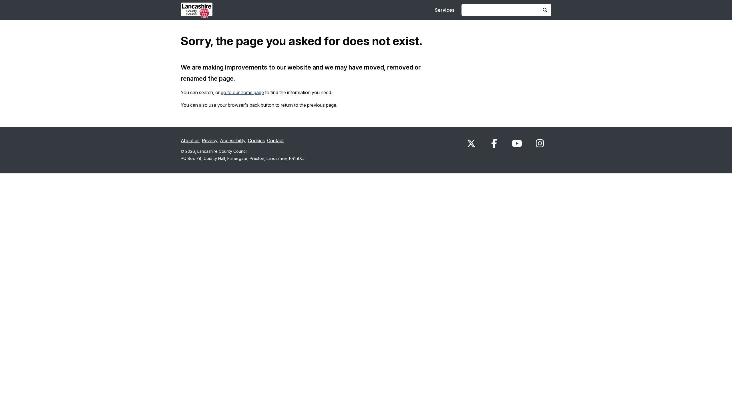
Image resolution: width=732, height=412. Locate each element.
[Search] (545, 10)
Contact (275, 140)
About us (190, 140)
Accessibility (233, 140)
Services (445, 10)
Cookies (256, 140)
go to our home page (242, 92)
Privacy (210, 140)
